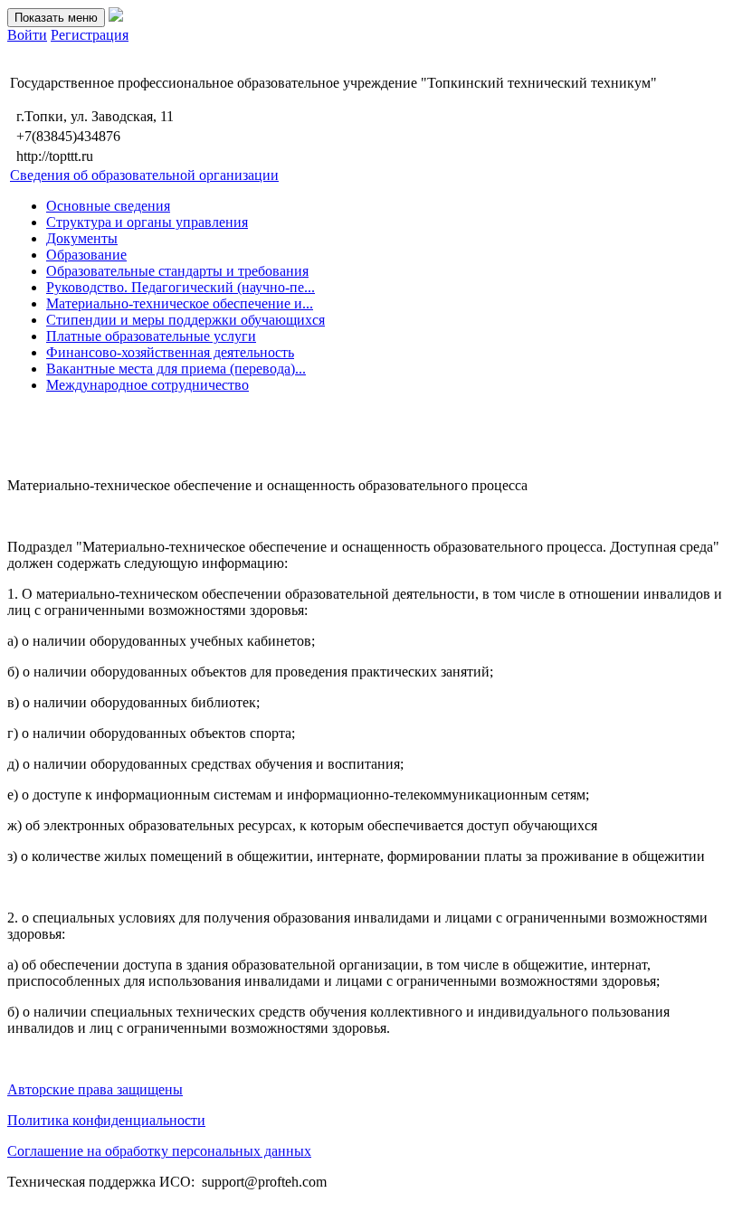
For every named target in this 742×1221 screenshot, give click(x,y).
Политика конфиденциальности (106, 1120)
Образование (86, 254)
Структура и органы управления (147, 222)
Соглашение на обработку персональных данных (159, 1151)
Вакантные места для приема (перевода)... (176, 368)
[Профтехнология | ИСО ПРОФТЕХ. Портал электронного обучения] (116, 16)
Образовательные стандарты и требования (177, 271)
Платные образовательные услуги (151, 336)
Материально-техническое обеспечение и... (179, 303)
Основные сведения (108, 205)
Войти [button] (27, 35)
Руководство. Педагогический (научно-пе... (180, 287)
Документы (82, 238)
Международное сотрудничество (147, 385)
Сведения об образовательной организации (144, 175)
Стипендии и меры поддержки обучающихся (185, 319)
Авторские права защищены (95, 1089)
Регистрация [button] (89, 35)
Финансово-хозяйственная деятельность (170, 352)
